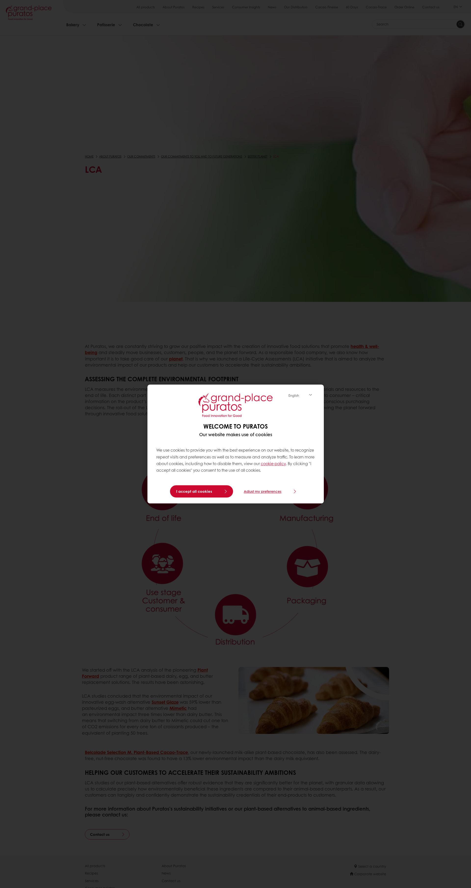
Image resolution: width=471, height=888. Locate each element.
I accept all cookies (194, 491)
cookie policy (273, 463)
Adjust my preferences (262, 491)
